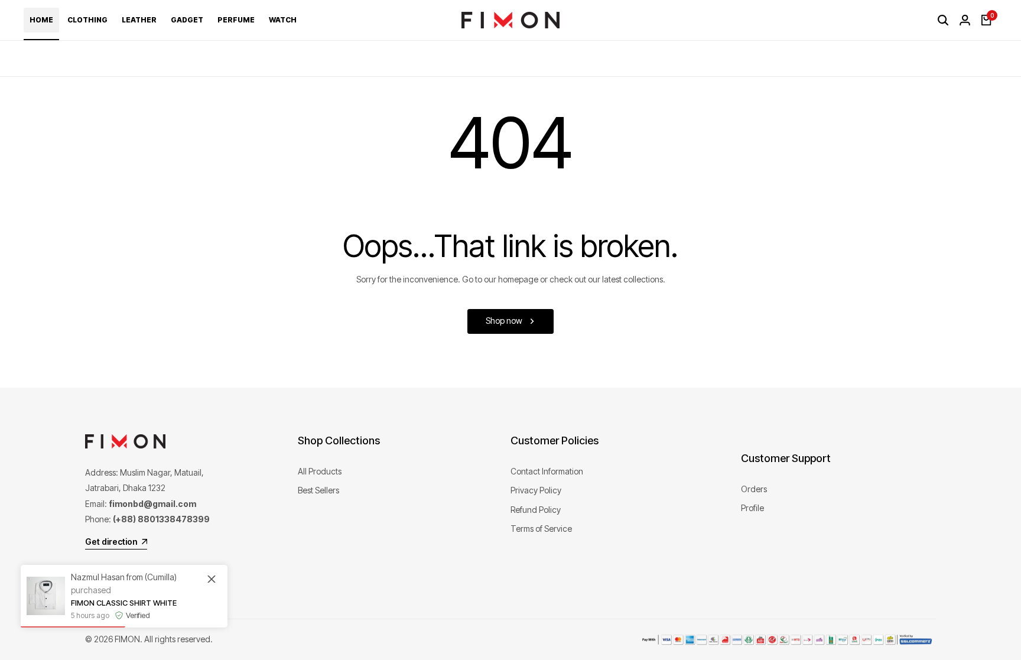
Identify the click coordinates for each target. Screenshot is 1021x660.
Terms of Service (541, 529)
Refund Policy (535, 510)
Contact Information (546, 471)
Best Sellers (318, 490)
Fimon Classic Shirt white (124, 602)
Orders (754, 489)
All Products (320, 471)
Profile (752, 508)
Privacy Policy (535, 490)
